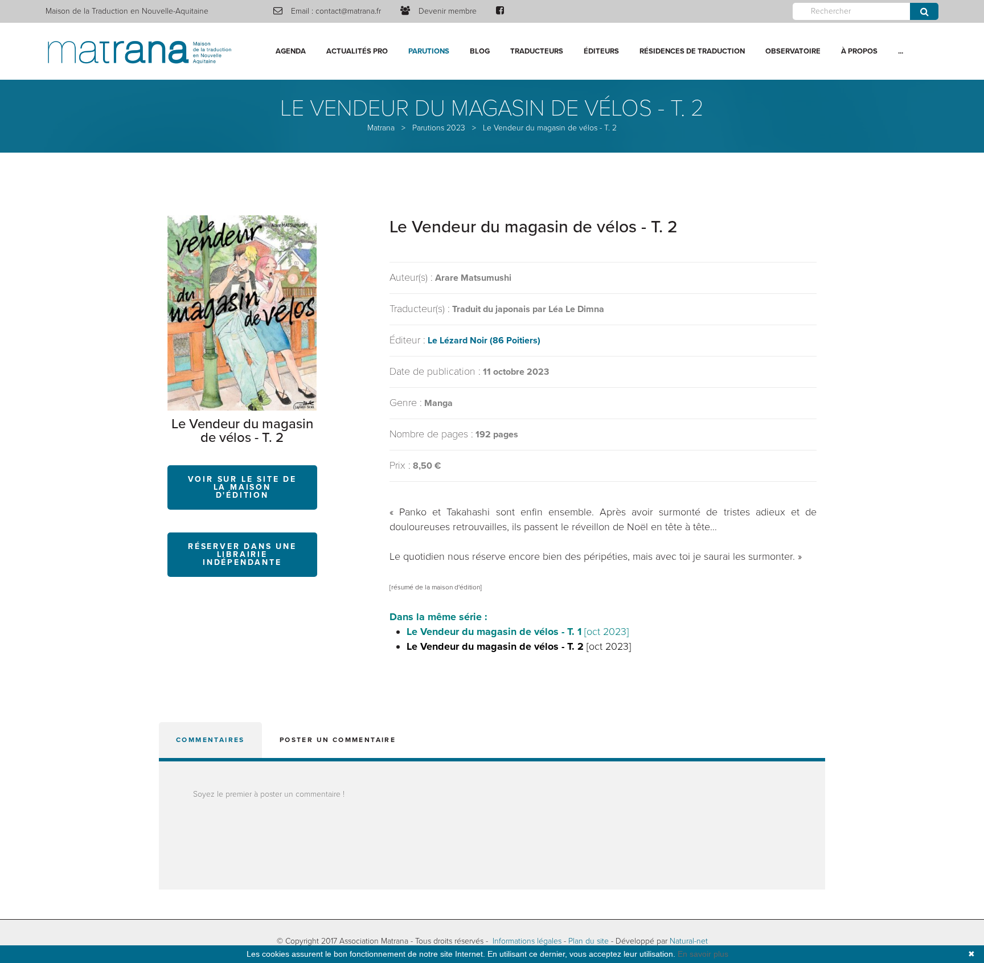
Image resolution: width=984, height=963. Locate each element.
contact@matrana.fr (348, 11)
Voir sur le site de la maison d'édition (242, 487)
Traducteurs (536, 51)
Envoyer (924, 11)
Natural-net (689, 941)
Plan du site (588, 941)
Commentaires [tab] (210, 740)
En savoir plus (703, 953)
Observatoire (793, 51)
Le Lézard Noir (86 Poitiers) (484, 340)
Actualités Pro (357, 51)
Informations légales (527, 941)
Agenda (291, 51)
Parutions (428, 51)
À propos (859, 51)
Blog (480, 51)
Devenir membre (448, 11)
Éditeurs (601, 51)
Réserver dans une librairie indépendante (242, 554)
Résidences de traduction (692, 51)
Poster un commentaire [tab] (338, 740)
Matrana (381, 128)
